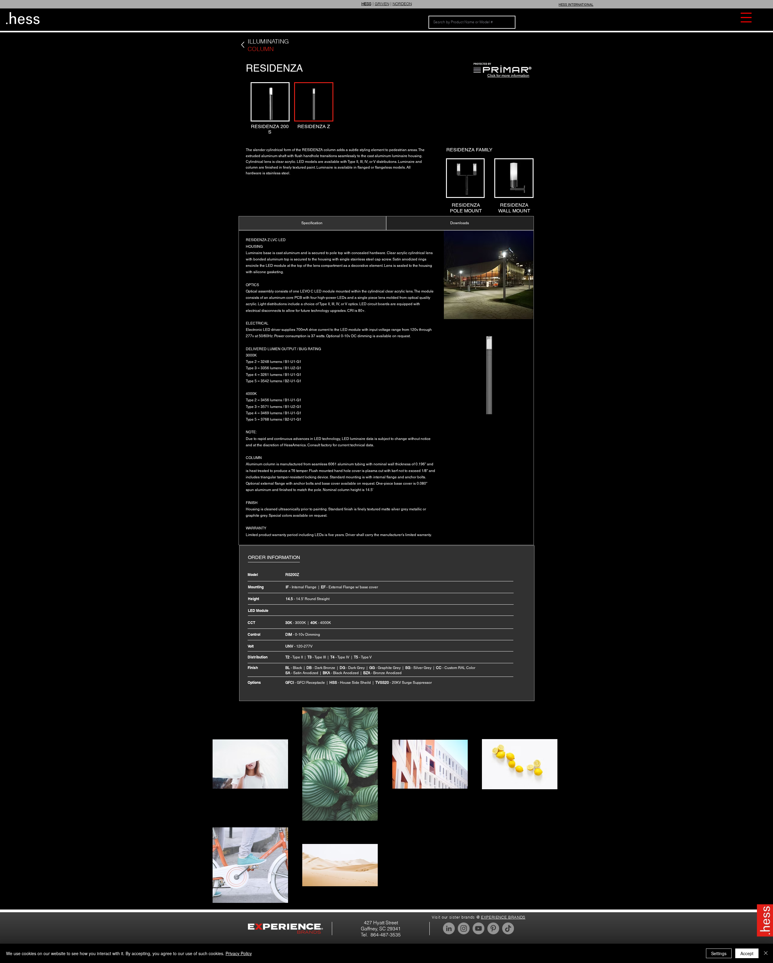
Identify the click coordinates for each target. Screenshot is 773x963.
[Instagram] (464, 928)
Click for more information (508, 75)
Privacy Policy (239, 953)
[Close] (765, 953)
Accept (746, 953)
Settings (718, 953)
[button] (746, 17)
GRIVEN (382, 3)
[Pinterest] (493, 928)
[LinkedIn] (449, 928)
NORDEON (402, 3)
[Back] (242, 45)
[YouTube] (478, 928)
